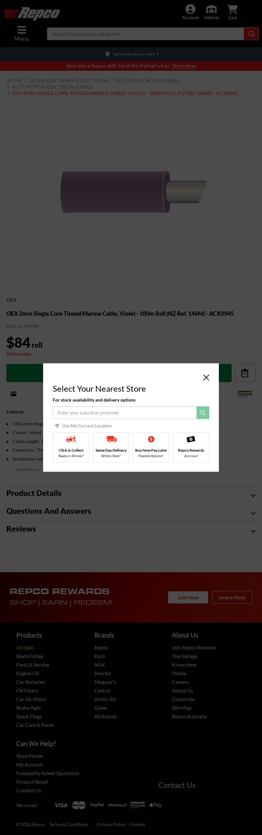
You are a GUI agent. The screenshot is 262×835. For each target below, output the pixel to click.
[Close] (206, 378)
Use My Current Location (87, 425)
